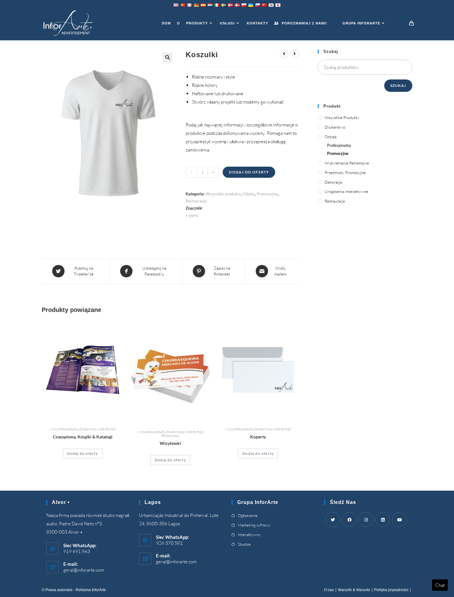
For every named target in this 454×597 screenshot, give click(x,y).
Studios (244, 544)
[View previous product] (284, 53)
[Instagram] (366, 519)
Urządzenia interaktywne (346, 191)
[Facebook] (349, 519)
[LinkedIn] (382, 519)
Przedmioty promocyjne (345, 172)
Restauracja (196, 200)
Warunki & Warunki (354, 590)
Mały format (107, 429)
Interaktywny (249, 534)
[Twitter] (332, 519)
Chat (440, 585)
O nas (329, 590)
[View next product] (294, 53)
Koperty (258, 436)
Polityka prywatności (391, 590)
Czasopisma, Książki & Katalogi (82, 436)
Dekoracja (333, 182)
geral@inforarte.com (83, 570)
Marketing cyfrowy (254, 524)
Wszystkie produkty (223, 193)
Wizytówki (170, 443)
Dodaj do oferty (249, 172)
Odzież (249, 193)
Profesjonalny (339, 145)
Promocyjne (267, 193)
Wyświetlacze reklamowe (347, 162)
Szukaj (398, 85)
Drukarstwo (87, 429)
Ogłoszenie (248, 515)
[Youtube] (399, 519)
